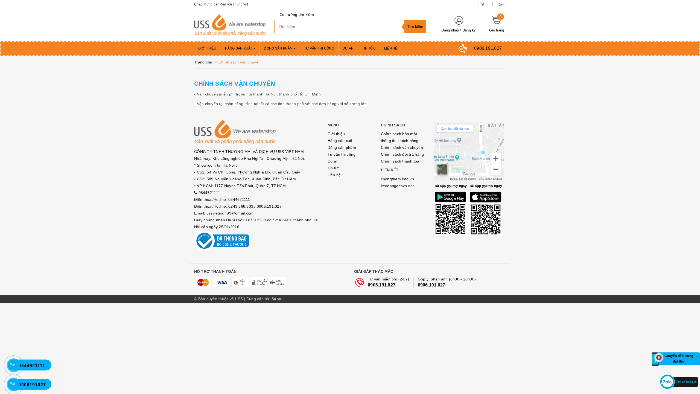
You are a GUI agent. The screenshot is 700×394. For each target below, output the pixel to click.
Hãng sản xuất (239, 48)
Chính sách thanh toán (401, 161)
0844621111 (209, 192)
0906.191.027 (381, 285)
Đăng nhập (450, 30)
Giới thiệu (207, 48)
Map (470, 152)
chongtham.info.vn (397, 179)
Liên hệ (391, 48)
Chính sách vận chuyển (234, 83)
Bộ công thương (256, 240)
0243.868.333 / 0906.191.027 (255, 206)
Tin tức (369, 48)
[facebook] (492, 4)
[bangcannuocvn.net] (230, 25)
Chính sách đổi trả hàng (402, 154)
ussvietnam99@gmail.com (230, 213)
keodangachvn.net (397, 186)
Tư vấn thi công (319, 48)
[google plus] (501, 4)
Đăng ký (469, 30)
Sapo (276, 299)
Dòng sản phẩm (279, 48)
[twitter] (483, 4)
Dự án (348, 48)
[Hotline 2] (16, 368)
